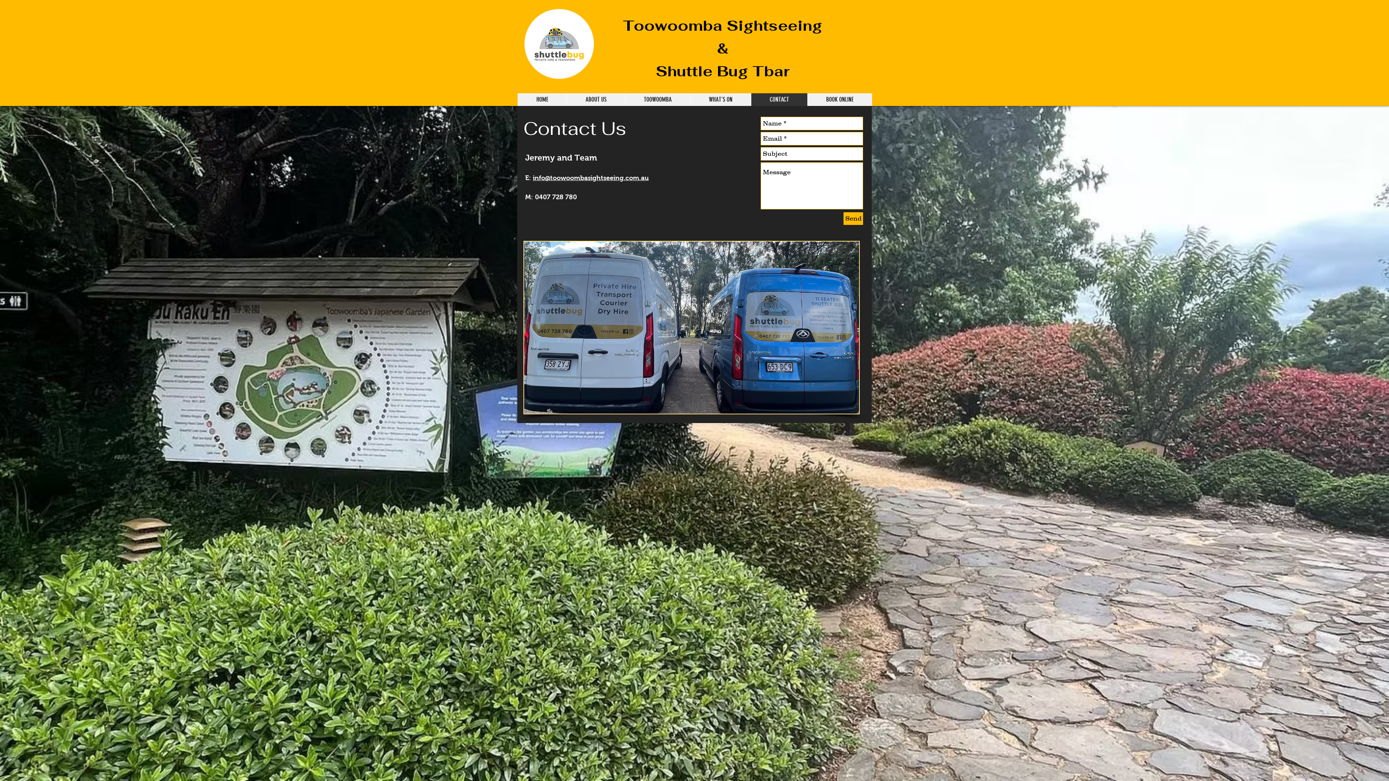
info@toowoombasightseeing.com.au (591, 178)
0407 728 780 (556, 197)
